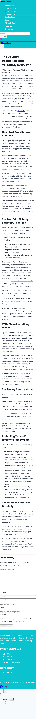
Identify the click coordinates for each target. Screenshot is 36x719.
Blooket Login (11, 14)
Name (3, 600)
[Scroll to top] (1, 691)
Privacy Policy (10, 23)
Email (2, 607)
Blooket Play (11, 9)
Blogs (7, 20)
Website (3, 615)
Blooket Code (10, 17)
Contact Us (9, 29)
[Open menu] (2, 46)
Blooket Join (6, 699)
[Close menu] (0, 694)
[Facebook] (1, 687)
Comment (4, 592)
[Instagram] (6, 687)
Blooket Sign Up (12, 11)
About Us (8, 26)
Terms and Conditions (11, 662)
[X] (4, 687)
